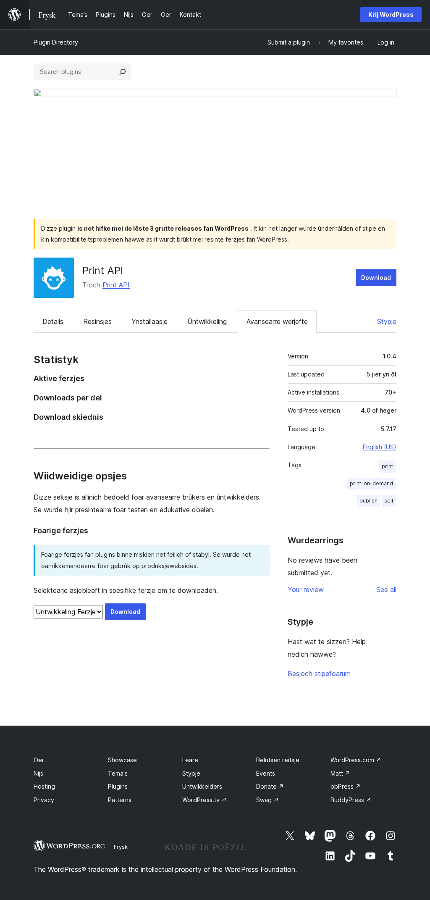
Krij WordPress (391, 14)
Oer (39, 759)
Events (265, 773)
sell (388, 500)
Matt (340, 773)
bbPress (345, 786)
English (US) (379, 446)
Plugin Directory (56, 42)
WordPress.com (355, 759)
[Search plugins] (122, 71)
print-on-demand (371, 483)
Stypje (386, 321)
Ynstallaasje (149, 321)
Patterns (119, 799)
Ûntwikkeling (207, 321)
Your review (306, 589)
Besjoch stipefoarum (319, 673)
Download (376, 277)
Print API (102, 270)
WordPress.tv (204, 799)
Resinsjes (97, 321)
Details (52, 321)
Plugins (118, 786)
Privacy (44, 799)
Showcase (122, 759)
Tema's (118, 773)
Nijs (38, 773)
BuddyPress (350, 799)
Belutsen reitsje (277, 759)
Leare (190, 759)
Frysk (121, 846)
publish (368, 500)
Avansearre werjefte (277, 321)
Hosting (44, 786)
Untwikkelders (202, 786)
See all (386, 589)
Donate (270, 786)
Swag (267, 799)
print (387, 466)
